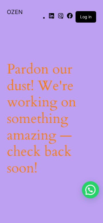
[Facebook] (69, 17)
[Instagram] (60, 17)
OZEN (15, 12)
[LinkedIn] (51, 17)
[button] (90, 189)
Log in (86, 16)
